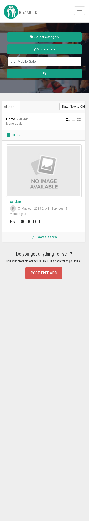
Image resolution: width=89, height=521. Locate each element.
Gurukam (15, 202)
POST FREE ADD (44, 273)
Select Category (46, 37)
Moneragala (45, 49)
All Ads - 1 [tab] (11, 107)
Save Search (46, 237)
